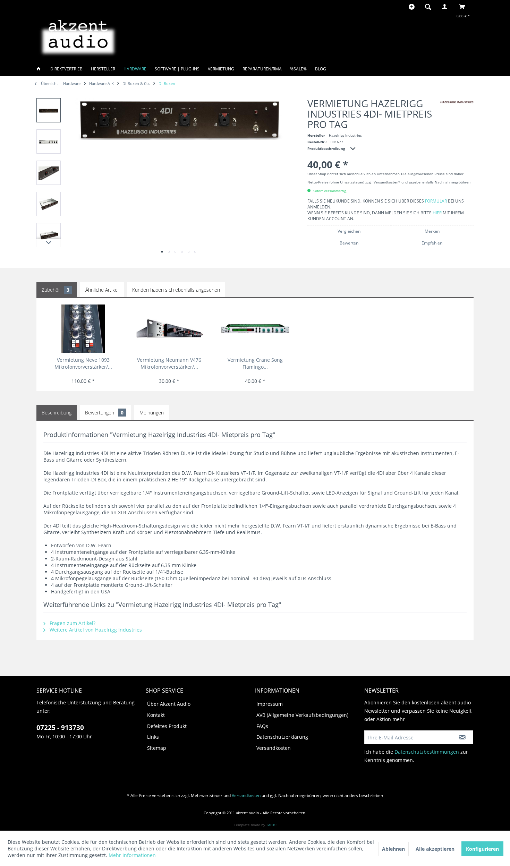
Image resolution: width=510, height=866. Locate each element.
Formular (436, 201)
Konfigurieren (482, 849)
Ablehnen (393, 849)
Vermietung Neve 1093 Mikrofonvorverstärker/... (83, 363)
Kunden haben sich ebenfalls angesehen (176, 289)
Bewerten (349, 243)
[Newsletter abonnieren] (462, 737)
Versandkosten (273, 748)
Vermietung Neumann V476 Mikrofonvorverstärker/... (169, 363)
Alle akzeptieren (435, 849)
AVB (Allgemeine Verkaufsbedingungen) (302, 715)
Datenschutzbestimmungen (426, 751)
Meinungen (151, 412)
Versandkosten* (387, 182)
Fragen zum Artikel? (71, 623)
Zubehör (55, 289)
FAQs (262, 726)
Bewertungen (104, 412)
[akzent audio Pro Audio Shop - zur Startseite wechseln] (78, 36)
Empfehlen (432, 243)
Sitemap (156, 748)
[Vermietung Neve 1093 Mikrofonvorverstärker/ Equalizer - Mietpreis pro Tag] (83, 329)
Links (153, 737)
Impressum (269, 704)
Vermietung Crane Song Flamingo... (255, 363)
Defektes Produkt (167, 726)
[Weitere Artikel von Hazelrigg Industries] (457, 102)
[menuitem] (430, 6)
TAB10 (271, 824)
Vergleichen (349, 231)
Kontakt (156, 715)
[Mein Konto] (446, 6)
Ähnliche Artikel (102, 289)
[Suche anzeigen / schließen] (428, 6)
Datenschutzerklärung (282, 737)
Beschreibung (56, 412)
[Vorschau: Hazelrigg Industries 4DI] (48, 110)
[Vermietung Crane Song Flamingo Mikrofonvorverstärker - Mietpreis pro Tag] (255, 329)
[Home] (40, 69)
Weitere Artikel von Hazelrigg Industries (95, 629)
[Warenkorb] (464, 6)
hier (437, 213)
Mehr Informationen (132, 855)
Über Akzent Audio (168, 704)
